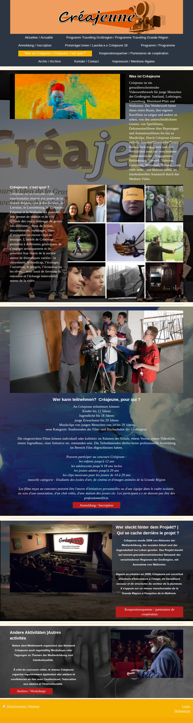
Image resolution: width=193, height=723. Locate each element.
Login (186, 706)
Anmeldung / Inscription (96, 505)
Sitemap (33, 706)
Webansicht (182, 711)
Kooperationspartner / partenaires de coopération (149, 612)
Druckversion (16, 706)
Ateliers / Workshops (31, 691)
